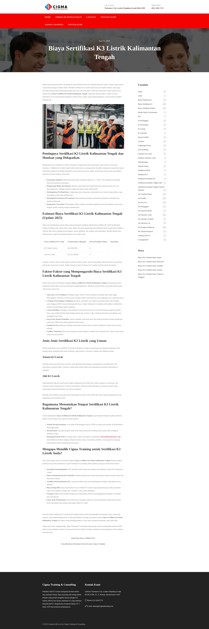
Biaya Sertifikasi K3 (145, 104)
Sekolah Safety (143, 166)
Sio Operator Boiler (145, 211)
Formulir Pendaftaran (69, 17)
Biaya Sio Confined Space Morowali (151, 262)
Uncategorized (143, 240)
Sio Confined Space (145, 194)
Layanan (91, 17)
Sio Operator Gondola (146, 219)
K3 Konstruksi (143, 125)
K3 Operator (142, 133)
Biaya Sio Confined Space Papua (149, 257)
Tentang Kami (108, 17)
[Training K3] (56, 7)
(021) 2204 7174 (157, 8)
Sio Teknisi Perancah (145, 231)
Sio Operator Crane (145, 215)
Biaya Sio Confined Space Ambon (150, 270)
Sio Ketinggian (143, 206)
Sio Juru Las (142, 202)
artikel (140, 92)
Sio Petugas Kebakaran (146, 227)
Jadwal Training (54, 25)
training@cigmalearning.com (103, 606)
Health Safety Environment (147, 112)
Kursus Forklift (143, 137)
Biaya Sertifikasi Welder (146, 108)
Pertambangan (143, 162)
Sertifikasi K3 (143, 174)
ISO (139, 116)
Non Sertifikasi (143, 150)
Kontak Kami (75, 25)
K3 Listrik (141, 129)
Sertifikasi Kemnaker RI (146, 179)
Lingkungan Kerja (144, 145)
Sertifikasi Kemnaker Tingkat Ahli (150, 183)
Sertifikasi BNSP (144, 170)
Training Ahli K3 (144, 235)
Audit (140, 96)
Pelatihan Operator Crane (147, 158)
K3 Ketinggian (143, 121)
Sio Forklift (142, 198)
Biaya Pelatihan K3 (145, 100)
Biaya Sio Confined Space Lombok (150, 266)
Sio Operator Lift (144, 223)
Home (48, 17)
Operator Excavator (145, 154)
